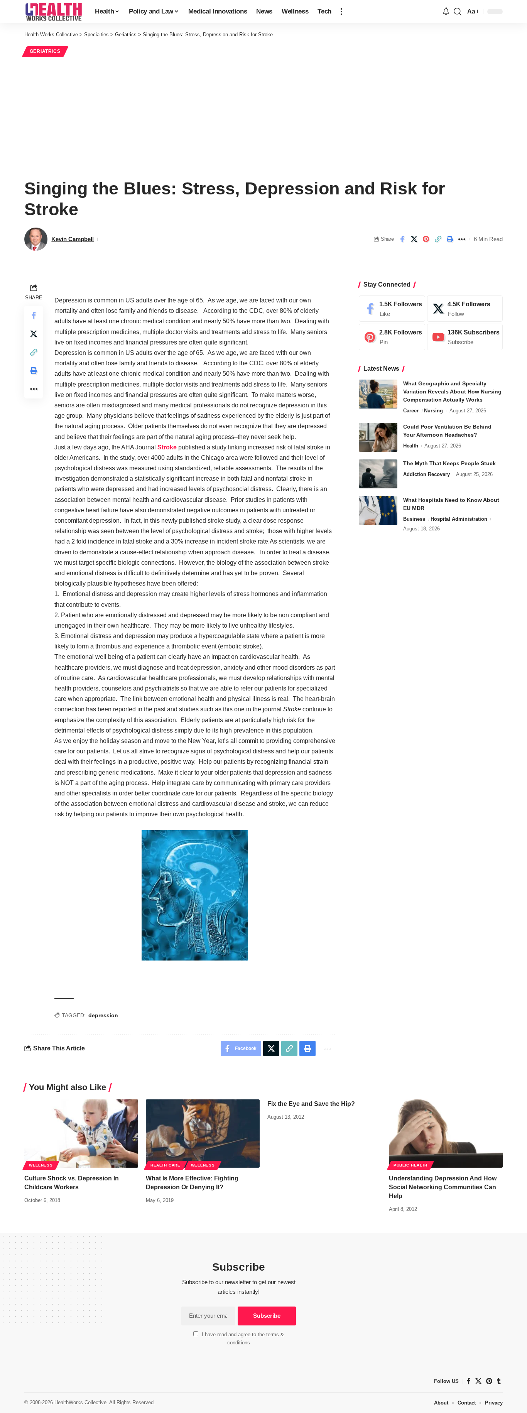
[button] (341, 11)
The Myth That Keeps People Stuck (449, 463)
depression (103, 1015)
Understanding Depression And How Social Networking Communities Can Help (443, 1187)
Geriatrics (45, 51)
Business (414, 519)
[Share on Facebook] (402, 239)
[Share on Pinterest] (426, 239)
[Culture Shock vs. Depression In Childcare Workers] (81, 1133)
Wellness (41, 1165)
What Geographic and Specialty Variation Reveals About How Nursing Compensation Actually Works (452, 391)
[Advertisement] (263, 116)
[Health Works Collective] (53, 11)
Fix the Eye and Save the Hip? (311, 1104)
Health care (165, 1165)
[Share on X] (414, 239)
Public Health (410, 1165)
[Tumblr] (499, 1381)
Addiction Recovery (426, 474)
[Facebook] (392, 308)
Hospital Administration (459, 519)
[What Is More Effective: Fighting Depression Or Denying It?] (203, 1133)
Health (410, 446)
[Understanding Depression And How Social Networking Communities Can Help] (446, 1133)
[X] (465, 308)
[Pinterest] (392, 337)
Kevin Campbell (72, 239)
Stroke (167, 447)
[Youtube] (465, 337)
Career (411, 411)
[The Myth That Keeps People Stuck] (378, 473)
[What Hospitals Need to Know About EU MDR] (378, 510)
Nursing (433, 411)
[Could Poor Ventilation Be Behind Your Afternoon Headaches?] (378, 437)
